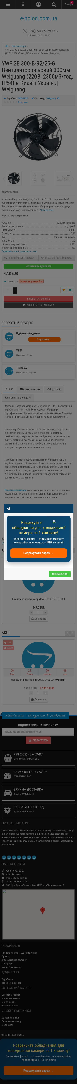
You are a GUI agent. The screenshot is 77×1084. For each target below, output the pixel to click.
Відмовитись (61, 573)
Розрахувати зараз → (38, 553)
